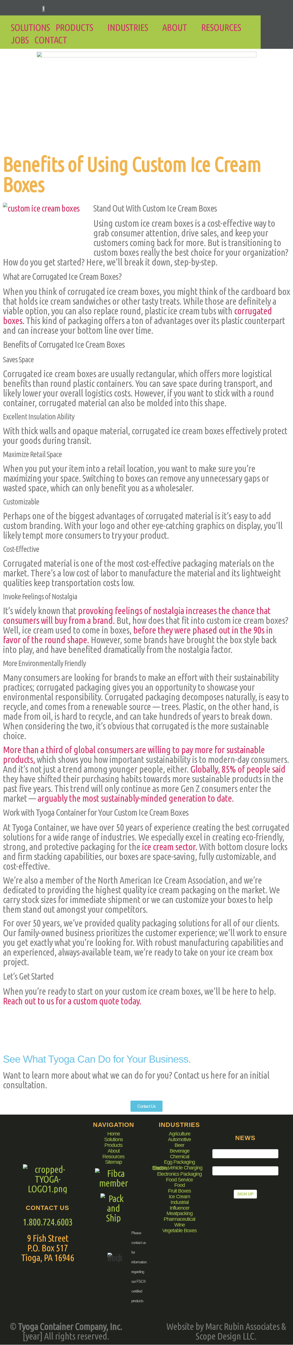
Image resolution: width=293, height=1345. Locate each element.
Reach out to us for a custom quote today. (72, 1000)
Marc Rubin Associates (242, 1326)
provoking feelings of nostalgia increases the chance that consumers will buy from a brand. (136, 615)
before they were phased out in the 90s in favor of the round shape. (138, 634)
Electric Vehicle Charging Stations (177, 1168)
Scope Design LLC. (226, 1335)
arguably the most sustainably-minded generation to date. (135, 798)
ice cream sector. (169, 846)
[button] (78, 27)
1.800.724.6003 (48, 1221)
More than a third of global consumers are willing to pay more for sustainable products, (134, 754)
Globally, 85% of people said (237, 768)
